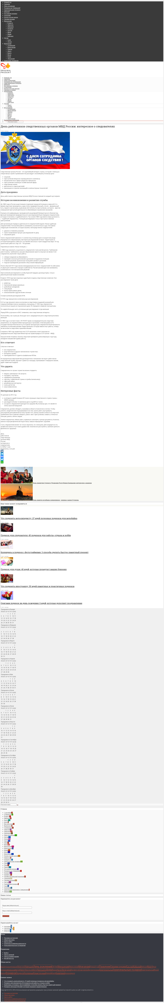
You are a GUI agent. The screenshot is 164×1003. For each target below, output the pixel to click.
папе (156, 970)
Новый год (7, 2)
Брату (9, 53)
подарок (11, 973)
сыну (54, 973)
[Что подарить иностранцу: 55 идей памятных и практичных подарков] (7, 582)
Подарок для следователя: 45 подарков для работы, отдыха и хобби (36, 535)
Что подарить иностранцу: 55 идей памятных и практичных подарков (37, 586)
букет (154, 967)
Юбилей (7, 12)
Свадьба (7, 4)
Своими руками (9, 19)
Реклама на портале (11, 938)
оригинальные (106, 970)
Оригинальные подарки (12, 10)
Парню (10, 49)
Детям (6, 38)
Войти (6, 953)
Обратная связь (9, 940)
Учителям (7, 15)
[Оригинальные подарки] (6, 72)
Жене (9, 32)
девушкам (11, 970)
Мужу (9, 55)
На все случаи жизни (11, 17)
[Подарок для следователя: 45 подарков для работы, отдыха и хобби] (7, 531)
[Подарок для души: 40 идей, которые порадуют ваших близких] (7, 565)
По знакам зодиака (10, 14)
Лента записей (9, 955)
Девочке (10, 25)
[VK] (30, 451)
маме (55, 970)
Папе (9, 57)
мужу (60, 970)
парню (3, 973)
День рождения (9, 6)
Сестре (10, 30)
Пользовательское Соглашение (15, 945)
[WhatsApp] (30, 462)
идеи (49, 969)
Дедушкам (11, 59)
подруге (20, 973)
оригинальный (148, 970)
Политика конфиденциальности (15, 944)
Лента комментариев (11, 956)
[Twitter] (30, 459)
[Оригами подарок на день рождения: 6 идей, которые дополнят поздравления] (7, 599)
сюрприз (60, 973)
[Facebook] (30, 456)
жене (35, 970)
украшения (68, 973)
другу (22, 970)
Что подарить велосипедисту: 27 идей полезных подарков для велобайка (39, 518)
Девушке (11, 27)
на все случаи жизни (80, 970)
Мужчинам (7, 44)
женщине (42, 970)
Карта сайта (8, 942)
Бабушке (10, 36)
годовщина (4, 970)
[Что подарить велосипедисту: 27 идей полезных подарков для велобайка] (7, 514)
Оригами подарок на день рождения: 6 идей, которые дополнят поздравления (41, 603)
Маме (9, 34)
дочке (18, 970)
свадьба (49, 973)
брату (150, 966)
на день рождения (94, 970)
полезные (29, 973)
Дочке (10, 42)
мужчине (67, 970)
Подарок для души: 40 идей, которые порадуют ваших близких (34, 569)
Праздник (104, 966)
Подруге (10, 29)
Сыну (9, 40)
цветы (73, 973)
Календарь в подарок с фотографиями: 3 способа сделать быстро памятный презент (44, 552)
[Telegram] (30, 453)
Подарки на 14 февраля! (12, 8)
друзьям (29, 970)
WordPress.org (9, 958)
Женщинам (8, 21)
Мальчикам (11, 47)
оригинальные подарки (127, 969)
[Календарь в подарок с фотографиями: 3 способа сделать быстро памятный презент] (7, 548)
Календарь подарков (11, 60)
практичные (40, 973)
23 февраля (11, 45)
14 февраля (8, 967)
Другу (9, 51)
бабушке (144, 967)
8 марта (10, 23)
